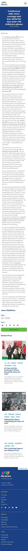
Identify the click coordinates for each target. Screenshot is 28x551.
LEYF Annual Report (6, 544)
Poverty (18, 416)
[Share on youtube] (16, 507)
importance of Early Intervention (11, 124)
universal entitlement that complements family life (14, 219)
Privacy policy (4, 535)
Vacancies (3, 499)
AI (5, 363)
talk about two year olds (9, 151)
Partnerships (4, 517)
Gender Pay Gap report (7, 542)
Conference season (10, 37)
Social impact (4, 520)
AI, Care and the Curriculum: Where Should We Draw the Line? (12, 371)
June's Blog (7, 445)
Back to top (23, 468)
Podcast (12, 416)
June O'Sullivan (8, 365)
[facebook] (6, 325)
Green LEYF (4, 524)
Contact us (4, 504)
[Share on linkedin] (12, 507)
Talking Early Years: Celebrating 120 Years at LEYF (14, 421)
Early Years (7, 318)
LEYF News (4, 495)
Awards (3, 497)
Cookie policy (4, 537)
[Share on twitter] (5, 507)
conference (13, 363)
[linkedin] (10, 325)
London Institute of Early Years (9, 527)
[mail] (17, 325)
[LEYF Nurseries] (5, 3)
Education (7, 416)
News (14, 365)
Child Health (11, 414)
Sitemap (3, 539)
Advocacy (3, 522)
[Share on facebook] (1, 507)
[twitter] (2, 325)
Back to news (14, 329)
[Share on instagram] (9, 507)
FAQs (2, 502)
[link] (14, 325)
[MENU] (25, 3)
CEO (2, 318)
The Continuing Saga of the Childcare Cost (13, 449)
